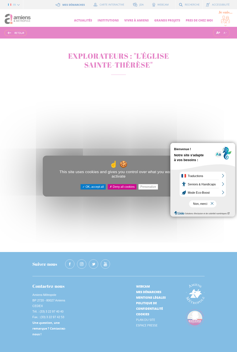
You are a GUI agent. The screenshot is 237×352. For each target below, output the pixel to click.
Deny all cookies (123, 186)
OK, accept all (94, 186)
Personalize (148, 186)
